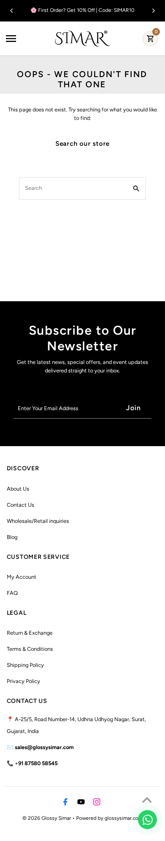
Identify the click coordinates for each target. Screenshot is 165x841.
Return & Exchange (29, 633)
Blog (12, 537)
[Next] (153, 11)
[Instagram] (95, 803)
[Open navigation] (28, 38)
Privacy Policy (23, 681)
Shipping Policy (25, 665)
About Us (18, 489)
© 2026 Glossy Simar (47, 818)
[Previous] (12, 11)
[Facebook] (64, 803)
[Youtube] (80, 803)
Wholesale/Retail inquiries (38, 521)
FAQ (12, 593)
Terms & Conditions (30, 649)
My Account (21, 577)
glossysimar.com (123, 818)
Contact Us (20, 505)
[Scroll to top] (147, 799)
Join (133, 408)
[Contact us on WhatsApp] (147, 819)
